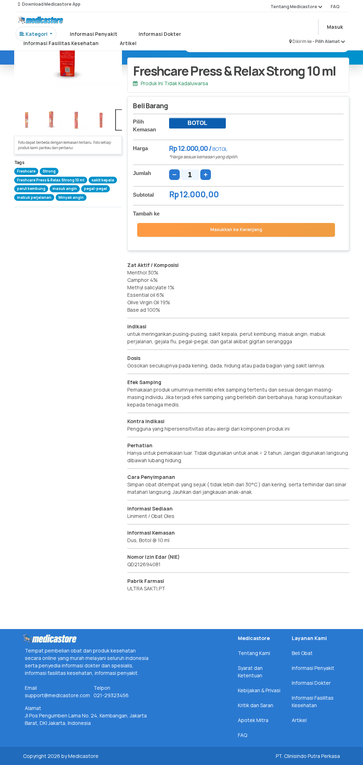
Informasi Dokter (160, 34)
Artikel (128, 43)
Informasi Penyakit (93, 34)
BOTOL (197, 123)
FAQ (335, 7)
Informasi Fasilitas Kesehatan (61, 43)
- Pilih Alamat (326, 41)
